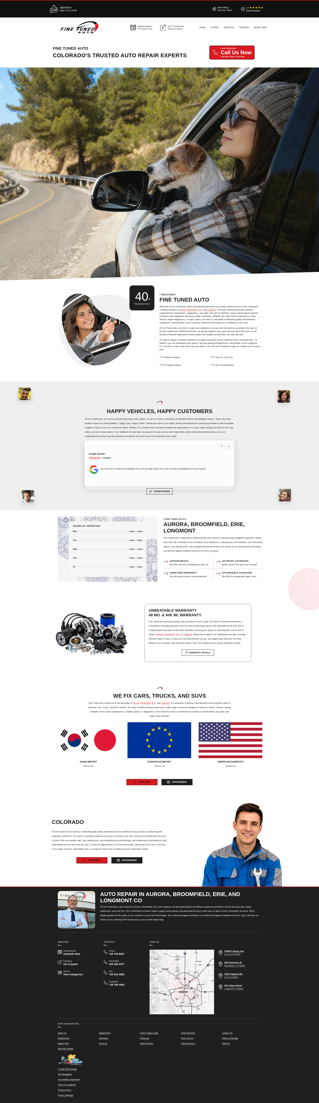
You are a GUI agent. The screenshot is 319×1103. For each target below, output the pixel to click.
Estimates (103, 1038)
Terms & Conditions (67, 1085)
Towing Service (188, 1043)
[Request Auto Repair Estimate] (242, 563)
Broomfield (192, 310)
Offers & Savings (230, 1038)
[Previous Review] (222, 446)
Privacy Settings (65, 1095)
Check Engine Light (149, 1033)
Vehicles (226, 1043)
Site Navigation (65, 1074)
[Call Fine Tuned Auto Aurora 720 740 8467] (124, 952)
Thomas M (94, 457)
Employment (63, 1038)
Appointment (65, 7)
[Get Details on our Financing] (242, 574)
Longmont (211, 310)
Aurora (183, 310)
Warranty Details (65, 1048)
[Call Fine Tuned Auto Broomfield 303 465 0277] (124, 963)
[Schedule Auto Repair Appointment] (190, 563)
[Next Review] (229, 446)
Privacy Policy (64, 1090)
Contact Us (227, 1033)
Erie (200, 310)
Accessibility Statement (69, 1079)
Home (202, 27)
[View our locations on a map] (182, 982)
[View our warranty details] (190, 574)
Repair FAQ (63, 1043)
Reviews (244, 27)
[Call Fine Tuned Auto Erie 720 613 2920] (124, 973)
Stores (214, 27)
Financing (144, 1038)
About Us (62, 1033)
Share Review (146, 1043)
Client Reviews (188, 1033)
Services (229, 27)
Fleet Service (187, 1038)
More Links (260, 27)
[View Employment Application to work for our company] (221, 9)
